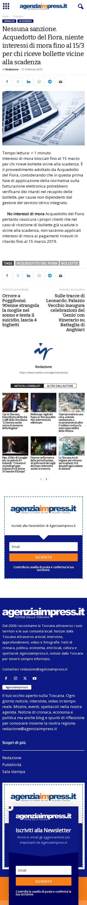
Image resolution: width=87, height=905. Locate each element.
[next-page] (46, 479)
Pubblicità (11, 764)
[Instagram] (16, 678)
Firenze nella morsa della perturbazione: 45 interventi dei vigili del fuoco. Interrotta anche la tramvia (43, 463)
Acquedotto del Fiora (37, 263)
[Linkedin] (28, 81)
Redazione (12, 69)
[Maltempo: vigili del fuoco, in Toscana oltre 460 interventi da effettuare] (44, 402)
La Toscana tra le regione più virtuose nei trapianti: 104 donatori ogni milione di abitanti (71, 463)
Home (5, 16)
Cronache (9, 21)
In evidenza (25, 21)
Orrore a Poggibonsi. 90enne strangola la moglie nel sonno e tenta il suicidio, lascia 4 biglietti (20, 310)
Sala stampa (13, 771)
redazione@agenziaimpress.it (44, 669)
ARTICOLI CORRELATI (27, 386)
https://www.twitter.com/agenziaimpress (43, 372)
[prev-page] (41, 479)
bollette (69, 263)
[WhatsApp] (39, 81)
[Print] (60, 81)
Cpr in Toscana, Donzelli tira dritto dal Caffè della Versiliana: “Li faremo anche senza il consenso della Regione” (15, 421)
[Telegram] (49, 81)
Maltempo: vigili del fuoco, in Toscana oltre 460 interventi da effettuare (43, 418)
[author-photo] (43, 351)
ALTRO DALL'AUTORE (60, 386)
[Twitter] (17, 81)
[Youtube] (35, 678)
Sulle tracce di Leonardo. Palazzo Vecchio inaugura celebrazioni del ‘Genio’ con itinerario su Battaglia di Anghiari (65, 312)
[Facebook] (7, 81)
